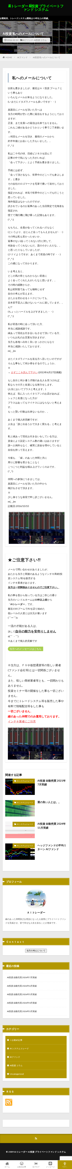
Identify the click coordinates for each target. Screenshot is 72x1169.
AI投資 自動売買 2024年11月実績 (51, 825)
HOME (9, 57)
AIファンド (28, 40)
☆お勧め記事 (16, 1040)
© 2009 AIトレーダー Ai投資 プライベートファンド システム (36, 1151)
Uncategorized (17, 1074)
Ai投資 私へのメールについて (46, 57)
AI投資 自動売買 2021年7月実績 (51, 782)
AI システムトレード (25, 781)
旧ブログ (36, 1167)
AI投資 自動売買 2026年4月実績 (22, 1003)
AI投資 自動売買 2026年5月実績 (22, 994)
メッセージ (50, 1167)
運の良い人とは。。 (49, 802)
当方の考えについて (36, 950)
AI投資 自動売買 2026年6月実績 (22, 986)
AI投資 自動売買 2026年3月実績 (22, 1011)
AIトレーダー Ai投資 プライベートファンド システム (36, 7)
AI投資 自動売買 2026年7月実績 (22, 977)
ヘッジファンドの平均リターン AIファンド (51, 847)
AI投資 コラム (40, 40)
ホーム (7, 1167)
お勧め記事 (21, 1167)
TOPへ (64, 1167)
